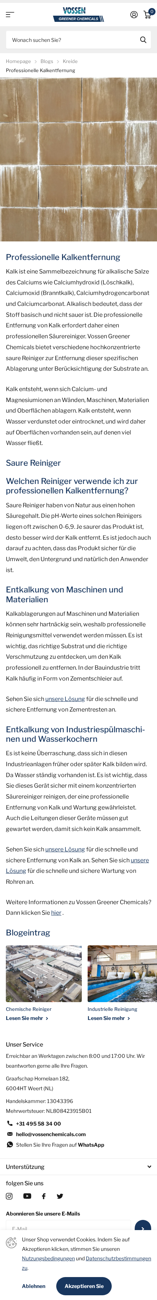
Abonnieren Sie (143, 1229)
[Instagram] (9, 1196)
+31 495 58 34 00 (38, 1123)
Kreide (70, 61)
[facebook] (44, 1196)
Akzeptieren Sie (84, 1286)
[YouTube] (27, 1196)
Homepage (18, 61)
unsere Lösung (65, 699)
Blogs (47, 61)
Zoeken (143, 40)
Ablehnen (33, 1286)
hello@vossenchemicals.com (51, 1134)
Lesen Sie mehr (25, 1018)
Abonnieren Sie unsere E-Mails (43, 1213)
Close (78, 1167)
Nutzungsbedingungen (48, 1258)
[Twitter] (60, 1196)
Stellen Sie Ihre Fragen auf (60, 1145)
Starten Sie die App (10, 15)
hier (56, 912)
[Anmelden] (134, 14)
